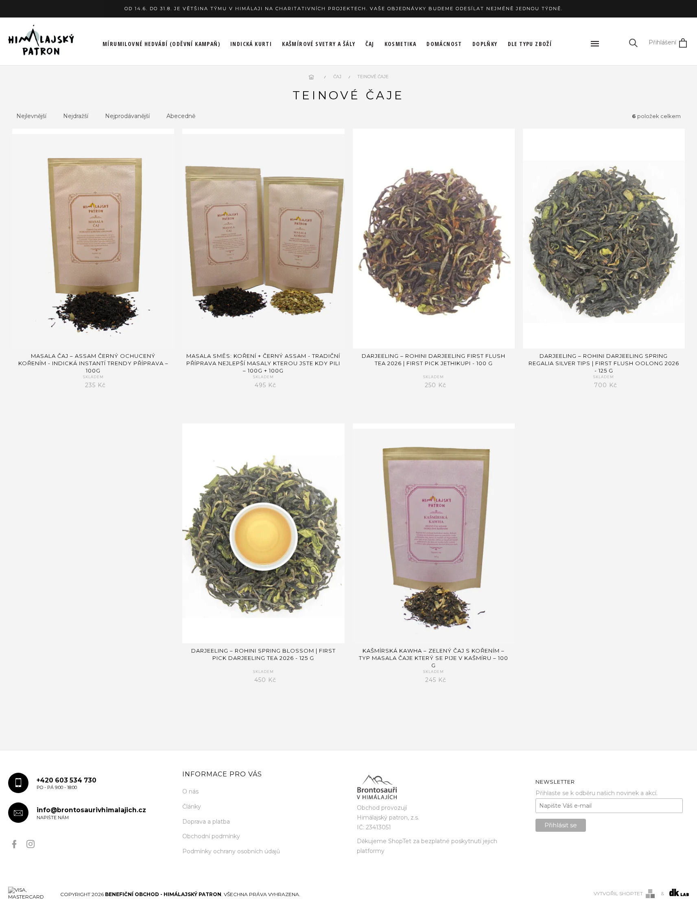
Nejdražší (75, 116)
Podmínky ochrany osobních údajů (231, 851)
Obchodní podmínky (211, 836)
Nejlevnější (31, 116)
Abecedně (180, 116)
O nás (190, 791)
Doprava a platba (206, 821)
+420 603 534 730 (66, 783)
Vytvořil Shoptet (618, 893)
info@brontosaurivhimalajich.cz (91, 813)
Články (191, 806)
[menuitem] (161, 44)
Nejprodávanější (127, 116)
